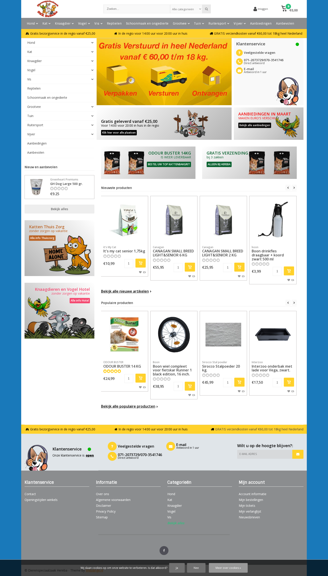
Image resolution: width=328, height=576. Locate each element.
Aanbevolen (285, 23)
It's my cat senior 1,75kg (124, 249)
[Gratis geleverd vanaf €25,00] (164, 123)
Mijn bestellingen (251, 500)
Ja (177, 568)
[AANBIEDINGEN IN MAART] (269, 123)
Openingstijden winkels (41, 500)
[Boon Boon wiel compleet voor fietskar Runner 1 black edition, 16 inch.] (174, 334)
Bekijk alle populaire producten (128, 406)
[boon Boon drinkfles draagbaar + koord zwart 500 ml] (273, 219)
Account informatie (252, 494)
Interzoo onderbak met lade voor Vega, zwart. (272, 366)
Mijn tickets (247, 505)
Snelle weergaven (124, 236)
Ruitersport (217, 23)
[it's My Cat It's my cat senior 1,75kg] (124, 219)
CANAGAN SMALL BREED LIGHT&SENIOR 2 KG (222, 251)
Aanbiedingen (261, 23)
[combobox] (186, 8)
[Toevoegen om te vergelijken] (144, 272)
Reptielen (114, 23)
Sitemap (102, 517)
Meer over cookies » (228, 568)
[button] (289, 9)
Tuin (197, 23)
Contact (30, 494)
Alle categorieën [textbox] (183, 9)
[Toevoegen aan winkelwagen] (140, 263)
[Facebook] (164, 550)
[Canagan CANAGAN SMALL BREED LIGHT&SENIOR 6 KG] (174, 219)
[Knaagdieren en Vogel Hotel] (59, 311)
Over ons (102, 494)
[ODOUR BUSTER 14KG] (148, 163)
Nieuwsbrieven (249, 517)
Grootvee (180, 23)
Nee (196, 568)
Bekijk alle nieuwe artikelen (125, 291)
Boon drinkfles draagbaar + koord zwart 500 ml (268, 253)
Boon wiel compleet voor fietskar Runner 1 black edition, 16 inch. (172, 368)
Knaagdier (63, 23)
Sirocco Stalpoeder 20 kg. (221, 366)
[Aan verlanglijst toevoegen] (140, 272)
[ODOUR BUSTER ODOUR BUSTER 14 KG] (124, 334)
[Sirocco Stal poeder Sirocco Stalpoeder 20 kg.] (223, 334)
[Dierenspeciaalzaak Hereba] (59, 9)
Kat (44, 23)
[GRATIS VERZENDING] (249, 163)
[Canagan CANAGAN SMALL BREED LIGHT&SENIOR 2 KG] (223, 219)
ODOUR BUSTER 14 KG (122, 364)
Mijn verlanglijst (250, 511)
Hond (31, 23)
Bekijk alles (59, 209)
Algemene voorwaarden (113, 500)
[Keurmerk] (233, 8)
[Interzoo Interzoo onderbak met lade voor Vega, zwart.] (273, 334)
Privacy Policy (106, 511)
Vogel (82, 23)
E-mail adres (248, 454)
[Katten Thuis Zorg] (59, 248)
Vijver (238, 23)
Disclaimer (103, 505)
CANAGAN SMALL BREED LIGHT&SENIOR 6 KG (173, 251)
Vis (96, 23)
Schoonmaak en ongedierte (147, 23)
